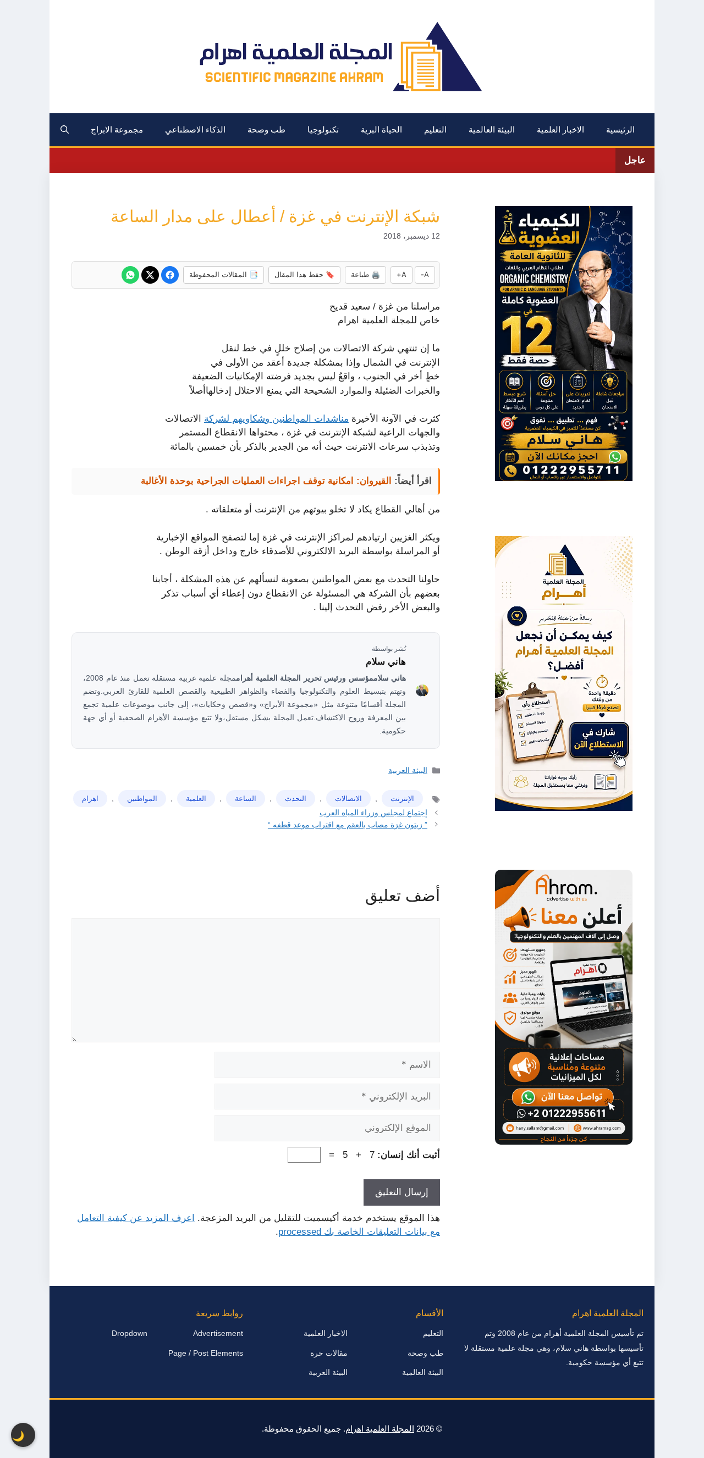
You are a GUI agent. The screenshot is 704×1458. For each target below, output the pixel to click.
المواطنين (142, 798)
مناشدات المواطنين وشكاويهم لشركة (276, 418)
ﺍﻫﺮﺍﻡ (90, 798)
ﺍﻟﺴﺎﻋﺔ (245, 798)
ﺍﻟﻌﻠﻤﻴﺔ (196, 798)
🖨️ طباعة (365, 274)
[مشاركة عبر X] (150, 275)
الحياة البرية (381, 129)
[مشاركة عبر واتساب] (130, 275)
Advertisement (218, 1333)
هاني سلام (386, 661)
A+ (401, 274)
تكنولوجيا (323, 129)
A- (425, 274)
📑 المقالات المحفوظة (223, 274)
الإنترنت (402, 798)
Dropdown (129, 1333)
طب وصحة (266, 129)
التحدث (295, 798)
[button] (65, 129)
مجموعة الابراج (117, 129)
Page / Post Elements (205, 1353)
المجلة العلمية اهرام (379, 1428)
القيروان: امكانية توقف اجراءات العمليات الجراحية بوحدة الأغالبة (266, 481)
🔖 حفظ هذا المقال (304, 274)
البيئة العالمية (492, 129)
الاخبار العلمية (560, 129)
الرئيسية (620, 129)
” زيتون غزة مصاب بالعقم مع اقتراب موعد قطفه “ (347, 824)
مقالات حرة (329, 1353)
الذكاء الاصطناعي (195, 129)
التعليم (435, 129)
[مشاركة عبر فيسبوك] (170, 275)
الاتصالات (348, 798)
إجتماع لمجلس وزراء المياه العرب (373, 812)
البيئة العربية (407, 770)
